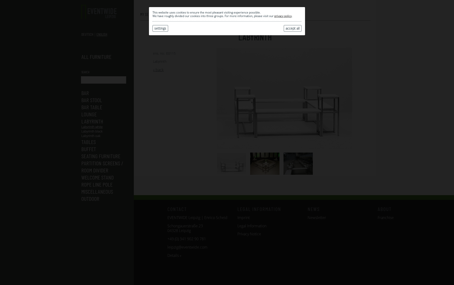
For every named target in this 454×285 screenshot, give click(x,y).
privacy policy (283, 16)
